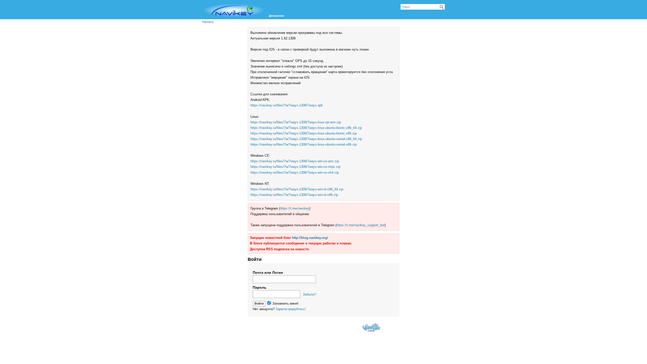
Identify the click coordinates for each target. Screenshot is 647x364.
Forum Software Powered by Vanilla (371, 327)
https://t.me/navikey (294, 208)
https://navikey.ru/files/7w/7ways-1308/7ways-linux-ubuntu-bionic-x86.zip (303, 133)
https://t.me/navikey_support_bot (360, 225)
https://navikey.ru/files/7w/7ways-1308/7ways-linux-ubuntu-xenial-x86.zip (303, 144)
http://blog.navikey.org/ (310, 238)
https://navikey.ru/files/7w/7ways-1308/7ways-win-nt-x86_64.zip (296, 189)
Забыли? (309, 294)
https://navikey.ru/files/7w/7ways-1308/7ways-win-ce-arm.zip (294, 161)
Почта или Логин (268, 272)
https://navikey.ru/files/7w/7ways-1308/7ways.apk (286, 105)
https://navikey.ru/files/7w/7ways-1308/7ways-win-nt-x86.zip (294, 195)
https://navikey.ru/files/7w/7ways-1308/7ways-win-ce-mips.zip (295, 167)
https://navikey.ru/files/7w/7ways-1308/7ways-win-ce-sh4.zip (294, 172)
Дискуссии (276, 15)
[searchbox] (423, 7)
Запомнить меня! (284, 303)
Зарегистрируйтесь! (290, 309)
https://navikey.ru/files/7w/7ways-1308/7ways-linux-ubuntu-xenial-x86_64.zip (306, 139)
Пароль (259, 287)
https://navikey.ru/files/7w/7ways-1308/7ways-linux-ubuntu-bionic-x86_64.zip (306, 128)
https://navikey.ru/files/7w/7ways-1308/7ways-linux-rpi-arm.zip (295, 122)
